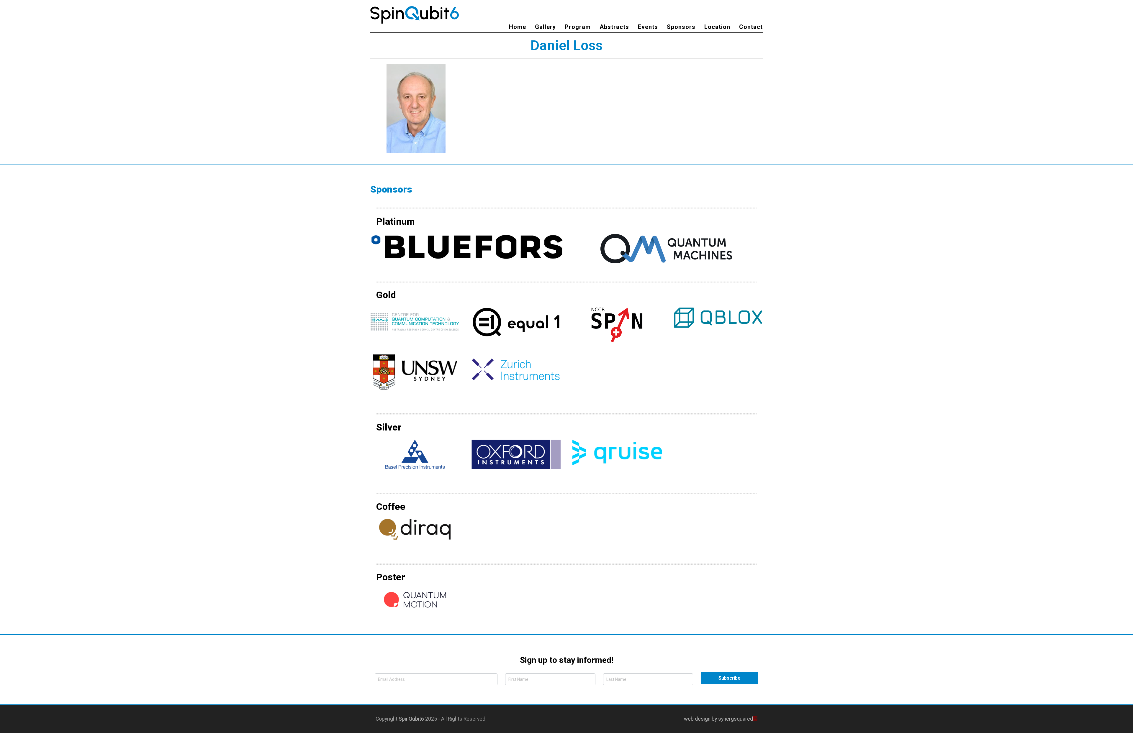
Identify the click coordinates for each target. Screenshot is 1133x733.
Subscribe (729, 678)
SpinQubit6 (411, 719)
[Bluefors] (467, 246)
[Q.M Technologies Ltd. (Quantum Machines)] (666, 248)
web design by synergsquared (718, 719)
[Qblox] (718, 317)
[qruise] (617, 451)
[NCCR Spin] (617, 324)
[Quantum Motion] (415, 599)
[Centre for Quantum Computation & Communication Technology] (415, 321)
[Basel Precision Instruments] (415, 453)
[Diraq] (415, 528)
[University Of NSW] (415, 371)
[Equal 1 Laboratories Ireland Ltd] (516, 321)
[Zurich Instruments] (515, 368)
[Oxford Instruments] (516, 453)
